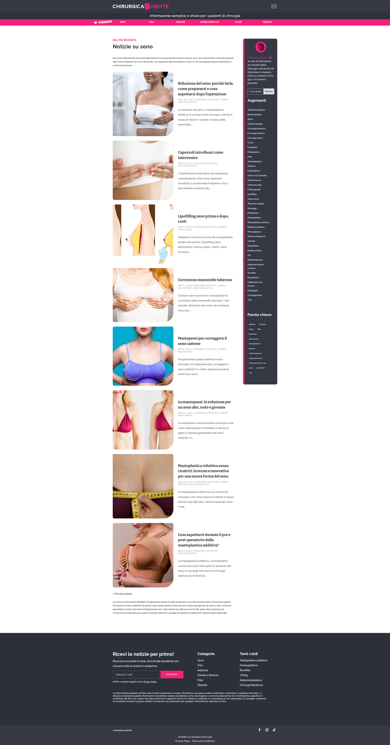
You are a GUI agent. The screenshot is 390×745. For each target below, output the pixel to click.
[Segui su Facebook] (260, 730)
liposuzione (253, 339)
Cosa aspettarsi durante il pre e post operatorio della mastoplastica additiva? (204, 540)
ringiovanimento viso (257, 363)
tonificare (261, 368)
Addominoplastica (256, 110)
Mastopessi (185, 288)
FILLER (238, 22)
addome (252, 324)
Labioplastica (254, 170)
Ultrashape (253, 290)
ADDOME (180, 22)
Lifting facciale (254, 185)
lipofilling (253, 334)
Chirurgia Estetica (207, 99)
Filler (250, 156)
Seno (200, 660)
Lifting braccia (254, 180)
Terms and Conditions (203, 741)
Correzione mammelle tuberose (205, 280)
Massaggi (252, 208)
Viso (250, 300)
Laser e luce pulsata (257, 175)
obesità (252, 348)
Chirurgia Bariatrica (257, 128)
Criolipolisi (252, 147)
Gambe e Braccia (207, 675)
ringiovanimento (255, 358)
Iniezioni (251, 166)
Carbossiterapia (255, 124)
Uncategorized (255, 295)
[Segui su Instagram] (267, 730)
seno (251, 368)
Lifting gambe (254, 189)
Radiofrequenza (255, 260)
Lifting (244, 675)
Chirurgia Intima (255, 138)
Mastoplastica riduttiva (194, 484)
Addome (202, 670)
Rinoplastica (253, 277)
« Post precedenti (122, 593)
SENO (123, 22)
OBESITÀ (267, 22)
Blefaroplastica (255, 114)
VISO (151, 22)
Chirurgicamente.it (258, 57)
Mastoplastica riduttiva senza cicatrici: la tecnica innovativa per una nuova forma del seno (203, 471)
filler (259, 329)
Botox (250, 119)
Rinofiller (252, 273)
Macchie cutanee (256, 203)
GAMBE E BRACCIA (209, 22)
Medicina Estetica (256, 227)
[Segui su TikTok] (274, 730)
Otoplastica (253, 246)
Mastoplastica (187, 102)
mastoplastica (255, 344)
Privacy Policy (150, 681)
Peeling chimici (255, 250)
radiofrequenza (255, 353)
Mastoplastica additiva (253, 660)
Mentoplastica (254, 232)
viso (250, 373)
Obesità (251, 241)
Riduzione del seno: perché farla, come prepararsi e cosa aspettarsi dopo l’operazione (206, 88)
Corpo (224, 99)
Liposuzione (253, 199)
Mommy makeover (256, 236)
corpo (251, 329)
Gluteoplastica (254, 161)
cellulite (262, 324)
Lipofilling (185, 229)
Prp (249, 255)
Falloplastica (253, 152)
